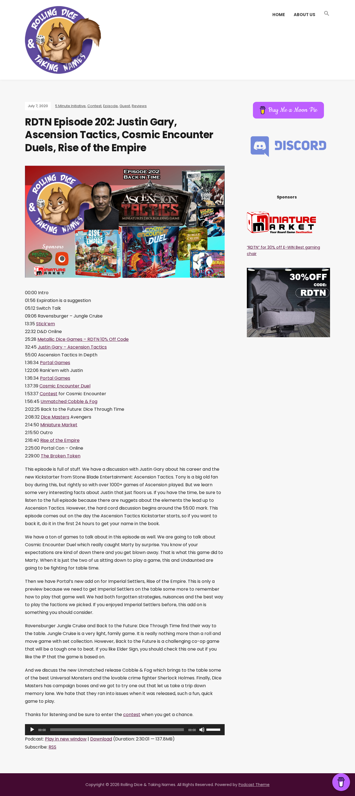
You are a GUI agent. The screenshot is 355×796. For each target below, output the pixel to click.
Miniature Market (58, 425)
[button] (326, 14)
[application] (125, 729)
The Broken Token (60, 456)
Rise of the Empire (60, 440)
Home (278, 14)
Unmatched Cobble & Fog (68, 401)
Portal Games (55, 362)
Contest (94, 106)
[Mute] (202, 729)
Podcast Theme (254, 784)
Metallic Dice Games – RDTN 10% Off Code (83, 339)
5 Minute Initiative (70, 106)
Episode (110, 106)
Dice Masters (55, 417)
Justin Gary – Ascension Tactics (72, 347)
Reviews (139, 106)
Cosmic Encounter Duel (64, 386)
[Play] (32, 729)
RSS (52, 747)
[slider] (214, 729)
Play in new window (66, 739)
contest (131, 714)
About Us (304, 14)
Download (101, 739)
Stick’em (45, 324)
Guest (125, 106)
